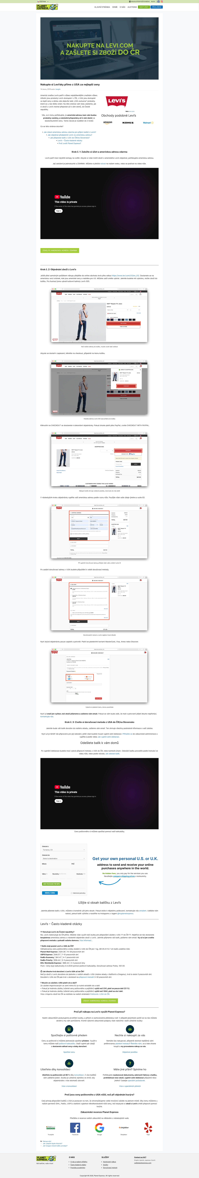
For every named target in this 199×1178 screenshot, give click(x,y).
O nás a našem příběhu (78, 1162)
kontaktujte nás (46, 717)
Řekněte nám (136, 1044)
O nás (122, 7)
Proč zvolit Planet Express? (70, 143)
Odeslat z (45, 846)
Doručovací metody (110, 1168)
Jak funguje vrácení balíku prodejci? (55, 1146)
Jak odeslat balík (112, 754)
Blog (153, 1)
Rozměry (59, 874)
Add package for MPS (51, 884)
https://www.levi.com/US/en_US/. (126, 276)
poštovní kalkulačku (67, 1044)
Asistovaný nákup (109, 1162)
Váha (44, 874)
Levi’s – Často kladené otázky (70, 141)
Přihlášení (156, 7)
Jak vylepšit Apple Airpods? (52, 1143)
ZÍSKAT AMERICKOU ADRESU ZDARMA (99, 1001)
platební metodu (122, 1044)
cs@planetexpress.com (142, 1163)
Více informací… (86, 940)
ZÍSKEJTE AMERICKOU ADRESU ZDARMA (59, 250)
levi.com (131, 111)
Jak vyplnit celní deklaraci (108, 737)
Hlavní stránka (102, 7)
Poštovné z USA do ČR (99, 994)
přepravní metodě (86, 977)
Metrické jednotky (79, 893)
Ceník (114, 7)
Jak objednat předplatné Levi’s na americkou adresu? (70, 135)
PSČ (73, 864)
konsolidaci (79, 1075)
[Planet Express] (47, 7)
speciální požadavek (136, 1081)
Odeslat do (46, 855)
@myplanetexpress (125, 913)
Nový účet (144, 7)
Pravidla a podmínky (77, 1168)
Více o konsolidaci (69, 1086)
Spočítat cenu (69, 1052)
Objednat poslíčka (129, 1052)
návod (103, 164)
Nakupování (47, 1141)
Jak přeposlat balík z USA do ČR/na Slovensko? (70, 138)
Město (44, 864)
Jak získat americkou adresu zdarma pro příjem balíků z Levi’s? (70, 132)
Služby (105, 1165)
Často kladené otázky (78, 1165)
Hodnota (80, 874)
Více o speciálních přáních (130, 1086)
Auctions (132, 7)
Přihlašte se (127, 734)
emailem (142, 911)
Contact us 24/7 (140, 1157)
